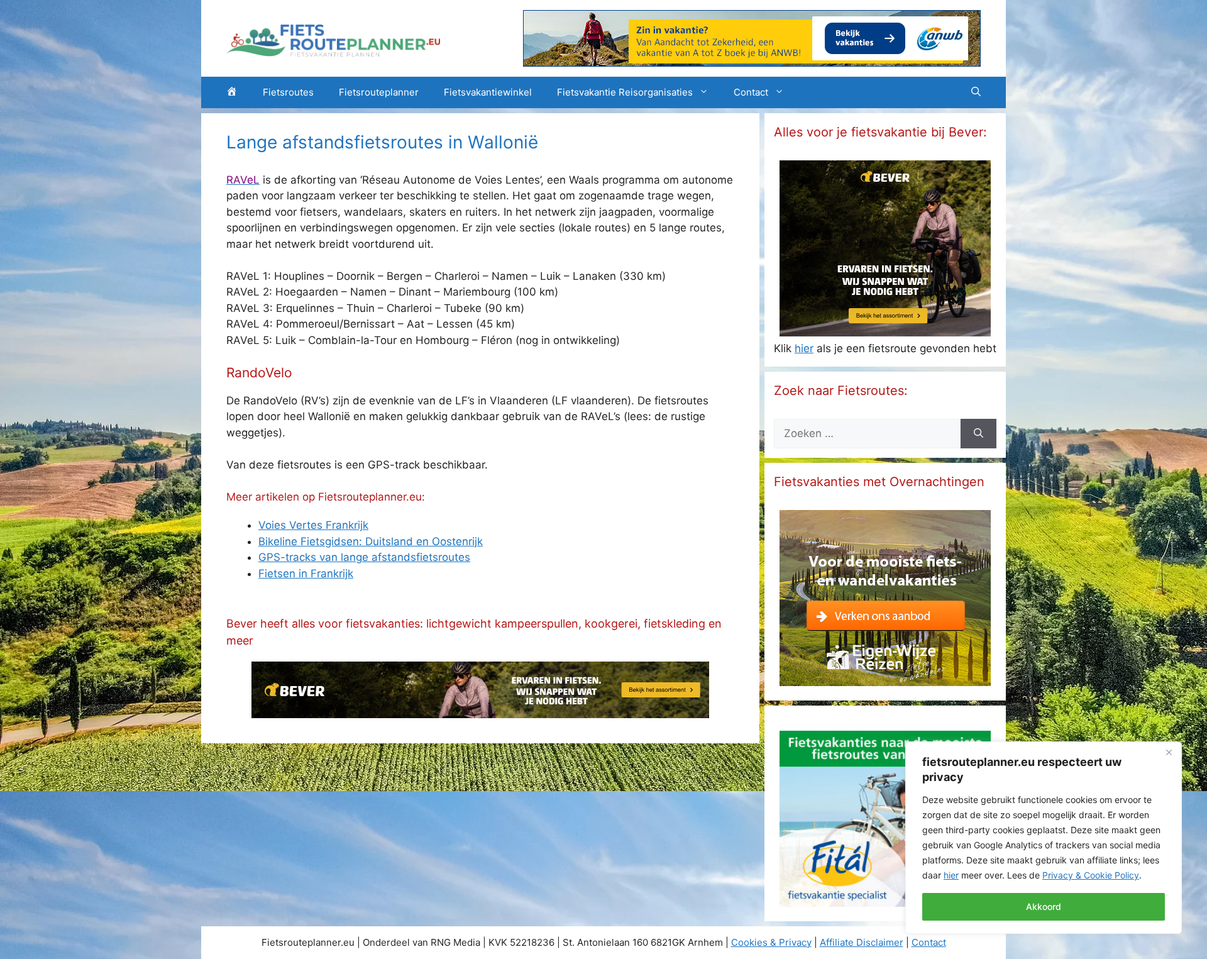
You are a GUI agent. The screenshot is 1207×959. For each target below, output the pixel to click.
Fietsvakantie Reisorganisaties (625, 92)
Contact (751, 92)
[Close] (1168, 752)
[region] (1043, 837)
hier (951, 875)
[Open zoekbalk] (976, 92)
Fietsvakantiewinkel (488, 92)
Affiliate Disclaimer (861, 942)
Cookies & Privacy (771, 942)
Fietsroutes (288, 92)
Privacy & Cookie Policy (1090, 875)
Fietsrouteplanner (379, 92)
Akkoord (1043, 906)
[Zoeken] (978, 434)
